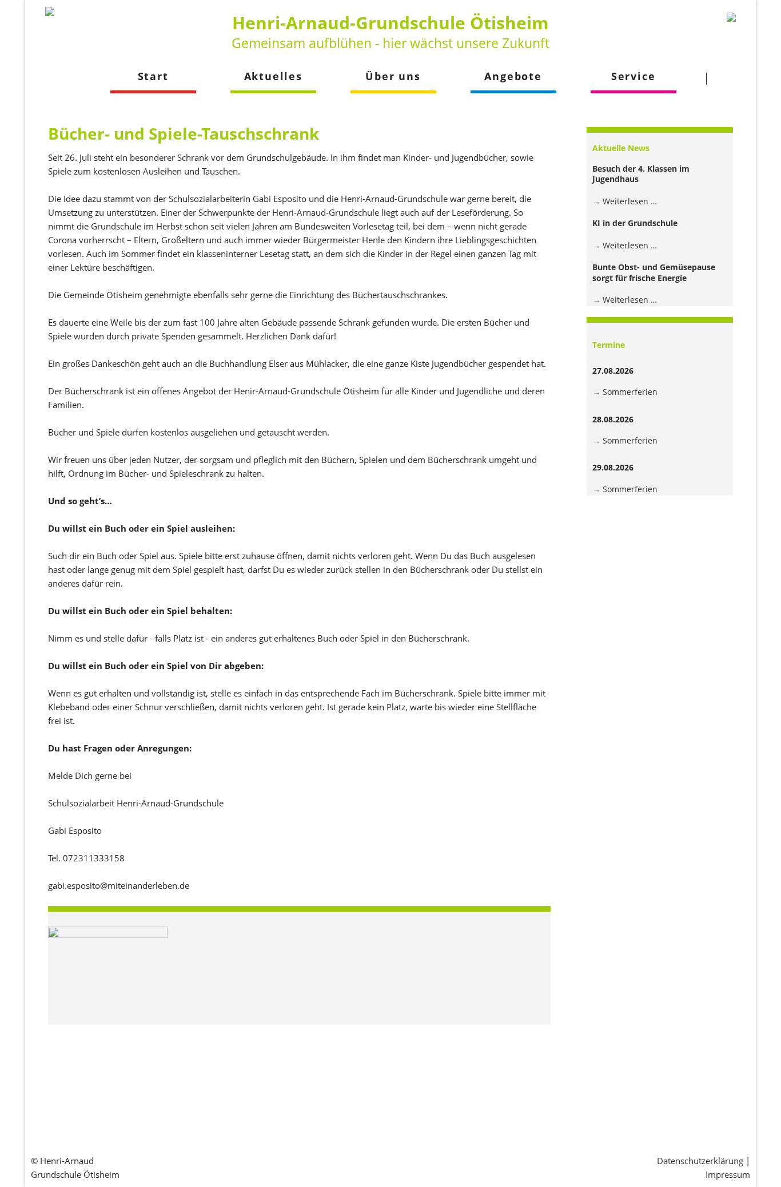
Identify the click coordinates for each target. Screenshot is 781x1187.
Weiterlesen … (630, 201)
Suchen (728, 78)
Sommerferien (630, 391)
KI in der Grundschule (635, 222)
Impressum (728, 1174)
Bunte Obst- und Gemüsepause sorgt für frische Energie (653, 272)
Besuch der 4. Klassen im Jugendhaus (641, 173)
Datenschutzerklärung (700, 1160)
